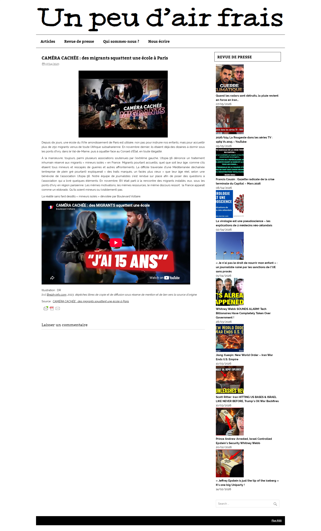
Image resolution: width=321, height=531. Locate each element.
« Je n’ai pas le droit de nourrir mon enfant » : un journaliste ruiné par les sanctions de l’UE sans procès (247, 267)
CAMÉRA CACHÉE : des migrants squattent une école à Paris (91, 301)
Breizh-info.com (56, 294)
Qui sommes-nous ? (121, 41)
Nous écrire (159, 41)
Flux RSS (277, 520)
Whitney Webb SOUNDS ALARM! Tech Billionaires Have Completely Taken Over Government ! (243, 313)
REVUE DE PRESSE (234, 56)
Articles (47, 41)
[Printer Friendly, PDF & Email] (52, 308)
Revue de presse (79, 41)
